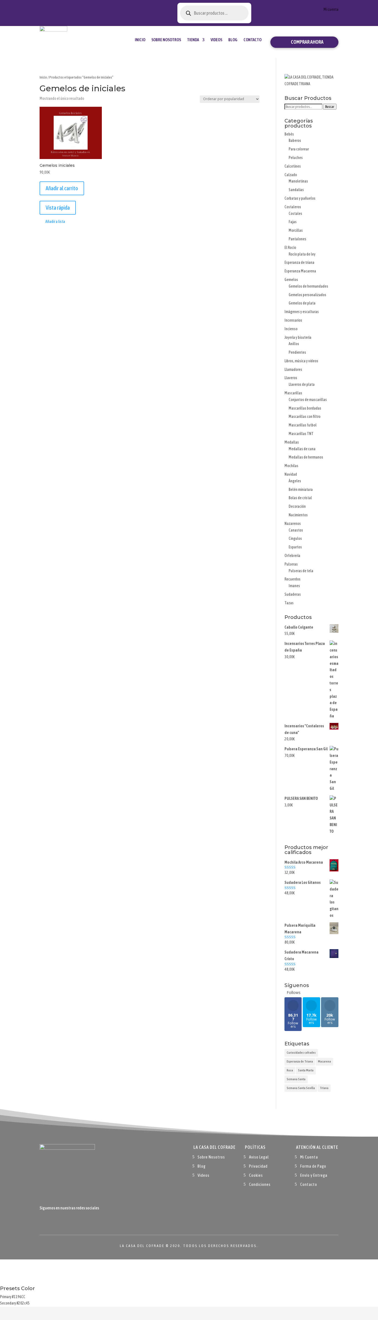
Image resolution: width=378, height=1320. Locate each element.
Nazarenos (292, 523)
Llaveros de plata (302, 384)
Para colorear (299, 149)
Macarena (324, 1061)
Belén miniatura (301, 489)
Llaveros (290, 378)
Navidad (290, 474)
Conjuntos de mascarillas (308, 399)
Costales (295, 213)
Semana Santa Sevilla (301, 1088)
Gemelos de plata (302, 303)
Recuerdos (292, 579)
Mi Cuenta (309, 1157)
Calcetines (292, 166)
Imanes (294, 586)
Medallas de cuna (302, 449)
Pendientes (297, 352)
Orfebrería (292, 555)
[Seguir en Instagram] (66, 1220)
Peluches (296, 157)
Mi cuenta (330, 9)
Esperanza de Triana (300, 1061)
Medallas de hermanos (306, 457)
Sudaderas (292, 594)
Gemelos (291, 279)
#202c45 (23, 1303)
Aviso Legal (259, 1157)
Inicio (140, 39)
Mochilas (291, 466)
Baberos (295, 140)
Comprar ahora (307, 42)
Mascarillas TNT (301, 433)
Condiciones (260, 1184)
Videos (216, 39)
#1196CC (18, 1297)
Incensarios (293, 320)
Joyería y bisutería (297, 337)
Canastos (296, 530)
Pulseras (291, 564)
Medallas (291, 442)
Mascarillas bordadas (305, 408)
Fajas (293, 222)
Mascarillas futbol (303, 425)
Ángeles (295, 481)
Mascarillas (293, 393)
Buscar (329, 107)
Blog (232, 39)
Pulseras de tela (301, 571)
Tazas (289, 603)
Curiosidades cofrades (301, 1053)
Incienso (290, 329)
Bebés (289, 134)
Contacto (253, 39)
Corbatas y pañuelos (299, 198)
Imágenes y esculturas (301, 311)
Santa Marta (306, 1070)
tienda (193, 39)
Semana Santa (296, 1079)
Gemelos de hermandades (308, 286)
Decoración (297, 506)
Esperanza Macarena (300, 271)
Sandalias (296, 190)
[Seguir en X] (55, 1220)
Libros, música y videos (301, 361)
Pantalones (297, 239)
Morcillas (296, 230)
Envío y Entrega (313, 1175)
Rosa (290, 1070)
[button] (52, 221)
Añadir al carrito (62, 188)
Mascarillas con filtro (304, 416)
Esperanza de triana (299, 262)
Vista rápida (58, 207)
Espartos (295, 547)
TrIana (324, 1088)
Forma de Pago (313, 1166)
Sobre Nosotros (166, 39)
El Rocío (290, 247)
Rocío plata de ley (302, 254)
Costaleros (292, 207)
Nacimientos (298, 515)
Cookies (256, 1175)
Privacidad (258, 1166)
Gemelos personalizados (307, 295)
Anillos (294, 344)
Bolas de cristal (300, 498)
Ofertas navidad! (70, 9)
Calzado (290, 175)
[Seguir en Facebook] (44, 1220)
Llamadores (293, 369)
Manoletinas (298, 181)
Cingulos (295, 538)
